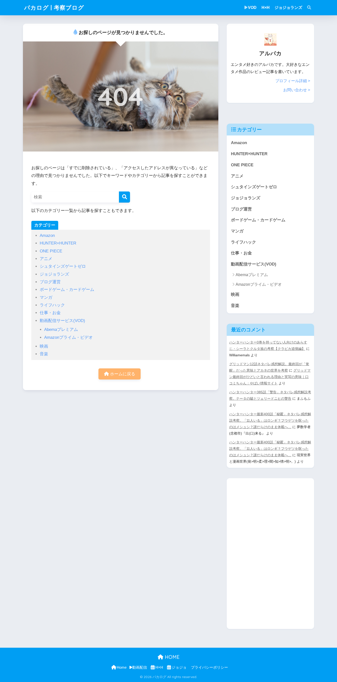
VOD (252, 7)
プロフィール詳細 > (292, 81)
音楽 (44, 354)
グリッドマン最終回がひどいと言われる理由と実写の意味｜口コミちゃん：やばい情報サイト (270, 376)
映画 (44, 346)
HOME (171, 657)
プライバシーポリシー (209, 667)
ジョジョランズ (288, 7)
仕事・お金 (50, 312)
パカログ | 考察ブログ (54, 7)
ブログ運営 (50, 282)
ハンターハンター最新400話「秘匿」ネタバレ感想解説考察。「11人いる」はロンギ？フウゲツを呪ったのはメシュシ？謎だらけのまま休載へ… (270, 420)
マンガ (46, 297)
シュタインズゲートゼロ (63, 266)
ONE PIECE (51, 251)
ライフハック (52, 305)
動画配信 (139, 667)
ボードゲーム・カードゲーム (67, 289)
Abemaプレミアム (61, 329)
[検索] (124, 197)
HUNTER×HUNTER (58, 243)
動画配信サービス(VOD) (62, 320)
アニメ (46, 258)
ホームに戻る (122, 374)
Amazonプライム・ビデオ (68, 337)
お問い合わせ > (296, 90)
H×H (266, 7)
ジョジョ (179, 667)
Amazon (47, 235)
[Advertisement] (264, 552)
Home (122, 667)
